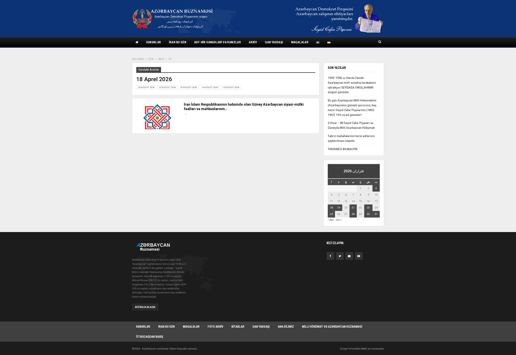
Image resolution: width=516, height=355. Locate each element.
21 (353, 207)
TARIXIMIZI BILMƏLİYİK (343, 149)
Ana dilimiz (286, 326)
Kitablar (237, 326)
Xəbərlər (153, 42)
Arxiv (253, 42)
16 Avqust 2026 (209, 87)
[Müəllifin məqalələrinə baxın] (186, 114)
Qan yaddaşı (274, 42)
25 (331, 214)
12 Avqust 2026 (231, 87)
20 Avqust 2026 (188, 87)
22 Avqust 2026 (167, 87)
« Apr (331, 219)
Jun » (339, 219)
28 (353, 214)
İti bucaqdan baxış (149, 336)
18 (331, 207)
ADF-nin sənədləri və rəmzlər (217, 42)
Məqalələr (300, 42)
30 (368, 214)
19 (338, 207)
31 (376, 214)
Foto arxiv (215, 326)
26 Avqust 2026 (146, 87)
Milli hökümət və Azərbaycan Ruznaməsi (332, 326)
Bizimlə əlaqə (145, 307)
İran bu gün (177, 42)
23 (368, 207)
